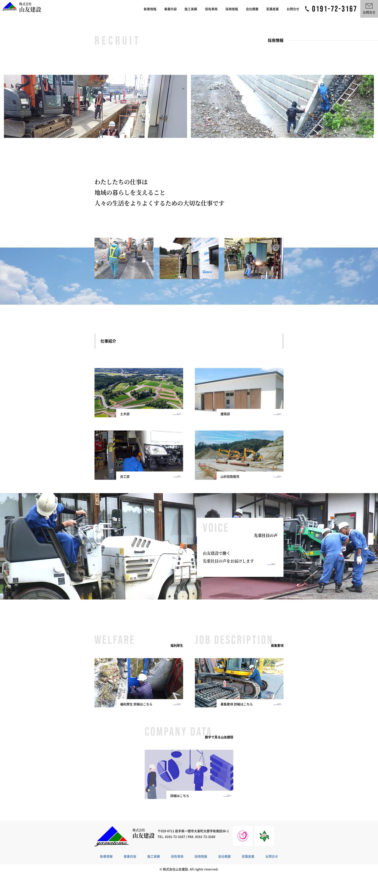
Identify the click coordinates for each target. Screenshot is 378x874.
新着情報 (150, 8)
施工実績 (190, 8)
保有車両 (211, 8)
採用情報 (231, 8)
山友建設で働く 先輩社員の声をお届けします (228, 557)
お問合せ (293, 8)
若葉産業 (272, 8)
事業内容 (170, 8)
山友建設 (30, 7)
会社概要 (252, 8)
